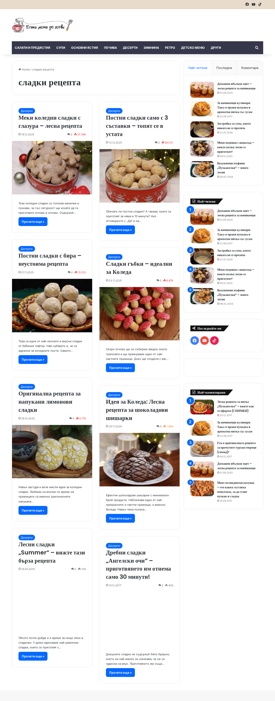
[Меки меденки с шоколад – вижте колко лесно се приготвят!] (202, 149)
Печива (110, 47)
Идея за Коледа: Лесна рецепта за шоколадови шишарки (137, 410)
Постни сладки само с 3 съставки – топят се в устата (137, 126)
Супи (60, 47)
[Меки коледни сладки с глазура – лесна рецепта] (52, 167)
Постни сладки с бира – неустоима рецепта (49, 260)
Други (216, 47)
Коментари (249, 68)
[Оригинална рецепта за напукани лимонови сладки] (52, 451)
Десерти (130, 47)
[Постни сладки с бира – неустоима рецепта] (52, 305)
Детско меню (193, 47)
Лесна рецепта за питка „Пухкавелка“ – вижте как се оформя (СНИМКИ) (235, 406)
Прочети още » (33, 221)
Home (25, 69)
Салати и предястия (32, 47)
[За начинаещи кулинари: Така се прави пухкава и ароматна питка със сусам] (202, 109)
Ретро (170, 47)
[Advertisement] (180, 23)
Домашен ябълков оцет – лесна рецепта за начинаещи (236, 86)
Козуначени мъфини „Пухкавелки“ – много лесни (232, 167)
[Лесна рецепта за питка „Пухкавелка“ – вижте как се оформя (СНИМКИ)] (202, 407)
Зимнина (151, 47)
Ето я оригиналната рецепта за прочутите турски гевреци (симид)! (236, 447)
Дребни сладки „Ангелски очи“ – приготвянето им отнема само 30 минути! (138, 564)
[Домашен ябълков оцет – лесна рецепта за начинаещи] (202, 90)
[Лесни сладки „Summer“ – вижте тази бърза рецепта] (52, 602)
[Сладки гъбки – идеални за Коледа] (139, 314)
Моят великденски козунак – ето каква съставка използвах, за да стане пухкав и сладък (235, 489)
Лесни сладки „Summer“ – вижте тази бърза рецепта (51, 552)
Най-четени (197, 68)
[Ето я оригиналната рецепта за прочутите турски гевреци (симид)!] (202, 449)
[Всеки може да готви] (42, 25)
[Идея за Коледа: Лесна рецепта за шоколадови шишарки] (139, 459)
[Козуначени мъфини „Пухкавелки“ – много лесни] (202, 169)
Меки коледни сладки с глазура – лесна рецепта (50, 122)
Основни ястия (84, 47)
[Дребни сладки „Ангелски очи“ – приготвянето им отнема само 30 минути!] (139, 618)
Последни (224, 68)
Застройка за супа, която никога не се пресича (234, 125)
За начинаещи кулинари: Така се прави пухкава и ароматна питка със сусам (234, 107)
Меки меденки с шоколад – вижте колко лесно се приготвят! (235, 147)
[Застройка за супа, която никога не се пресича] (202, 129)
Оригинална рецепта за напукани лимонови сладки (49, 401)
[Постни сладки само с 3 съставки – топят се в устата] (139, 176)
